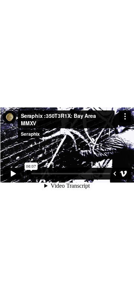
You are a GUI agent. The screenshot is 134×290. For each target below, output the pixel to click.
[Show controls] (114, 173)
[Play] (13, 174)
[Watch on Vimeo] (123, 173)
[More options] (125, 116)
